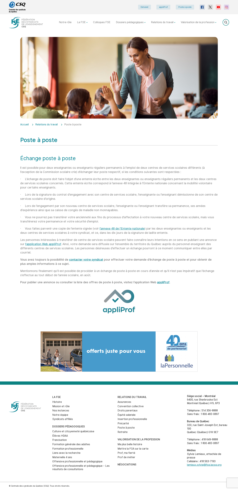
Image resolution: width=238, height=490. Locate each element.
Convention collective (131, 406)
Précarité (123, 423)
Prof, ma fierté (126, 452)
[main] (119, 184)
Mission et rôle (61, 406)
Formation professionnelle (67, 448)
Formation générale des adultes (71, 444)
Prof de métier (126, 457)
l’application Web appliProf (43, 244)
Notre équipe (60, 414)
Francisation (59, 439)
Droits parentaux (128, 410)
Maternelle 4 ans (62, 457)
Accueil (24, 124)
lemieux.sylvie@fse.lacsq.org (204, 464)
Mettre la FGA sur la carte (133, 448)
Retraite (123, 432)
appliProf (163, 7)
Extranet (144, 7)
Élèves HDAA (60, 435)
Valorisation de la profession (198, 22)
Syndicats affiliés (62, 419)
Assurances (124, 401)
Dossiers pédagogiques (130, 22)
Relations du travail (162, 22)
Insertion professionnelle (132, 419)
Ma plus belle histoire (130, 444)
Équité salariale (127, 414)
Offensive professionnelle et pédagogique (77, 461)
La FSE (81, 22)
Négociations (127, 464)
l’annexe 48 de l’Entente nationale (122, 228)
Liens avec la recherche (66, 452)
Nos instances (60, 410)
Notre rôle (65, 22)
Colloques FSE (101, 22)
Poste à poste (185, 7)
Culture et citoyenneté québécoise (73, 431)
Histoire (57, 401)
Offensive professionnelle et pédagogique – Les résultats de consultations (81, 467)
